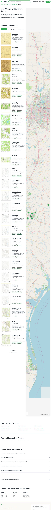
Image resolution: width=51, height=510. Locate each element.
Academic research (26, 497)
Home (2, 4)
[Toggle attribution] (49, 414)
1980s (2, 496)
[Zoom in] (27, 413)
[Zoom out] (27, 414)
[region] (38, 212)
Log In (43, 1)
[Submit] (9, 2)
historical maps (5, 426)
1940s (2, 499)
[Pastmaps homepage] (3, 504)
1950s (2, 497)
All (8, 29)
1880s (6, 496)
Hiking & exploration (26, 496)
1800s (14, 496)
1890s (6, 495)
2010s (2, 495)
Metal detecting (26, 495)
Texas (10, 4)
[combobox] (19, 1)
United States (6, 4)
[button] (35, 213)
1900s (14, 495)
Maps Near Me (35, 1)
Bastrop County (14, 4)
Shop (40, 1)
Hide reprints (4, 29)
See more (3, 19)
